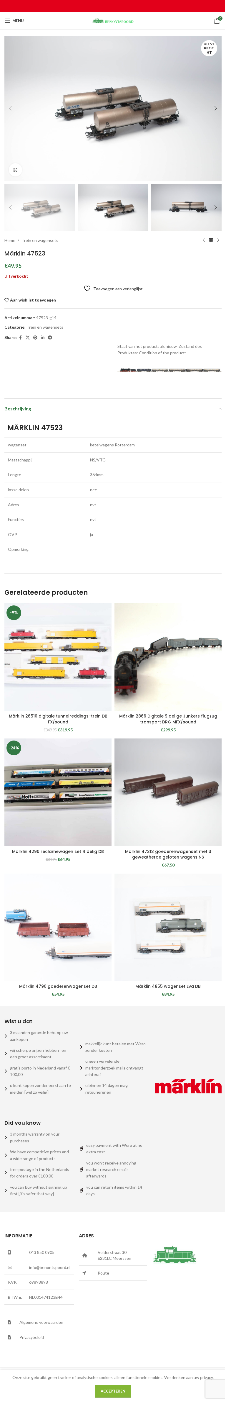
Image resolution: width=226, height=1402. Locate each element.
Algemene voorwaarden (41, 1322)
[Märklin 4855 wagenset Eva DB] (168, 927)
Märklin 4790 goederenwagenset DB (58, 986)
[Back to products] (211, 240)
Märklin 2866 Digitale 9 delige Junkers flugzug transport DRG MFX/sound (168, 719)
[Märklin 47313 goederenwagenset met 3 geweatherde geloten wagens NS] (168, 792)
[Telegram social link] (50, 338)
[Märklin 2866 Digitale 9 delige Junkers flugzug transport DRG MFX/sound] (168, 657)
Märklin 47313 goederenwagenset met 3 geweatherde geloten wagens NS (168, 854)
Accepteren (113, 1391)
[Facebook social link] (20, 338)
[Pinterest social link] (35, 338)
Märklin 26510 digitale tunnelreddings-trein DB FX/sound (58, 719)
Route (103, 1272)
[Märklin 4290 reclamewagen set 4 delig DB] (58, 792)
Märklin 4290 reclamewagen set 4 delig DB (58, 851)
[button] (10, 108)
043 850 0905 (41, 1252)
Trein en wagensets (39, 240)
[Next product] (218, 240)
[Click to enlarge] (15, 169)
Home (9, 240)
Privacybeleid (31, 1337)
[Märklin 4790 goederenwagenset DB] (58, 927)
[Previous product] (203, 240)
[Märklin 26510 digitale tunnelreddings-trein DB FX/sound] (58, 657)
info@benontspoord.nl (49, 1267)
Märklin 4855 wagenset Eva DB (168, 986)
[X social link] (27, 338)
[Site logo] (113, 20)
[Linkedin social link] (42, 338)
